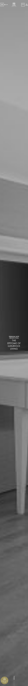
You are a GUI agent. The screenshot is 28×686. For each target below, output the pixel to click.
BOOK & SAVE (23, 4)
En (5, 4)
